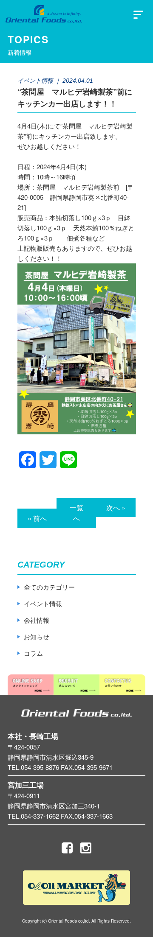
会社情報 (36, 619)
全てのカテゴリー (49, 586)
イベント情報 (43, 603)
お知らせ (36, 636)
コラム (33, 653)
